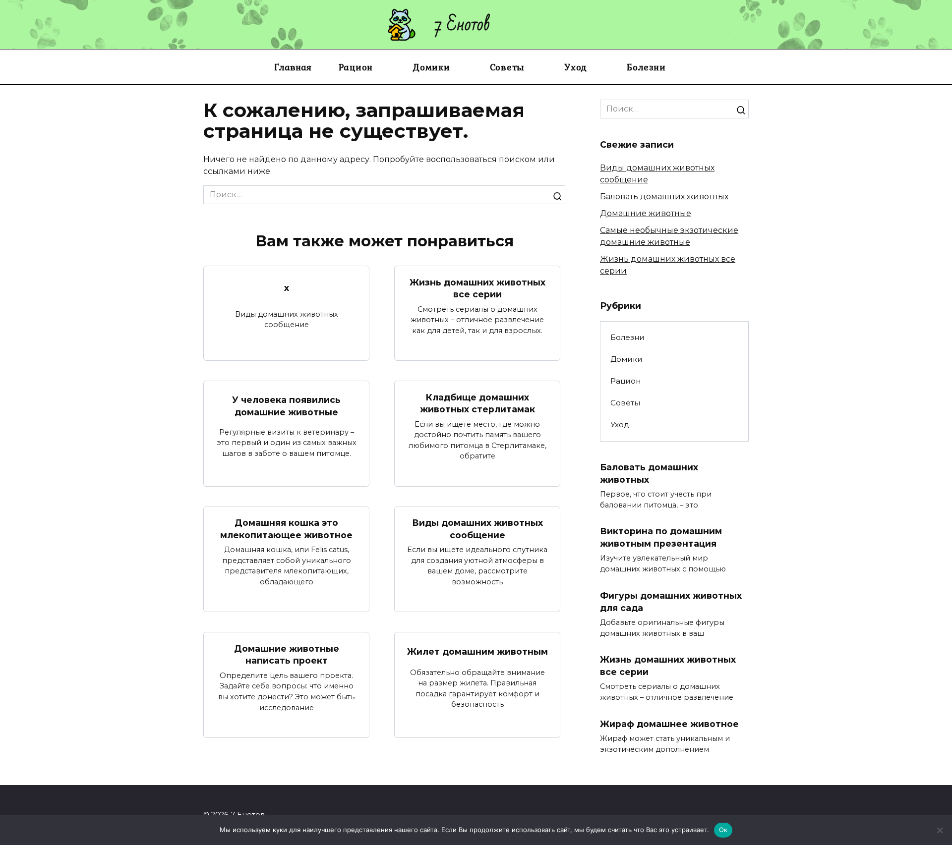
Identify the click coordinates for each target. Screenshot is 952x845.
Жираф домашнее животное (669, 724)
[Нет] (940, 830)
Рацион (356, 67)
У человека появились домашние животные (286, 405)
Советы (507, 67)
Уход (575, 67)
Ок (723, 830)
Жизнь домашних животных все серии (477, 288)
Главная (292, 67)
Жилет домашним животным (477, 651)
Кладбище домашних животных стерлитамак (477, 403)
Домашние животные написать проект (286, 654)
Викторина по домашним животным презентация (661, 537)
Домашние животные (645, 213)
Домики (431, 67)
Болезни (646, 67)
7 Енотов (462, 24)
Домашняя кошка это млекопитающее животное (286, 528)
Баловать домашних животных (664, 196)
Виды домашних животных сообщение (477, 528)
